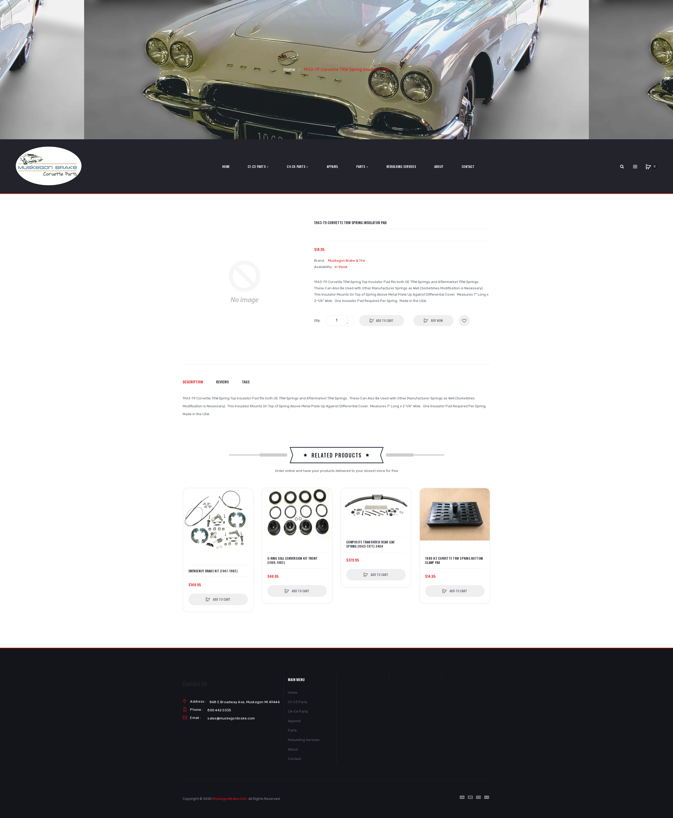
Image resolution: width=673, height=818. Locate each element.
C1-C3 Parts (297, 702)
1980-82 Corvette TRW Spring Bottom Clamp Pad (454, 560)
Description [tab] (193, 381)
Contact (294, 759)
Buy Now (436, 320)
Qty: (317, 320)
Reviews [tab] (222, 381)
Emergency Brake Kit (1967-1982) (212, 571)
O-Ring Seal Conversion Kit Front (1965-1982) (292, 560)
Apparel (294, 721)
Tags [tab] (245, 381)
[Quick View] (190, 515)
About (293, 749)
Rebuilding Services (304, 740)
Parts (292, 730)
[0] (648, 166)
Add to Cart (385, 320)
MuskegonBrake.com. (230, 799)
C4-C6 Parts (298, 711)
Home (289, 69)
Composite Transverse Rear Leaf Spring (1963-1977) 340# (370, 544)
